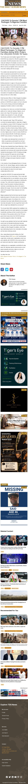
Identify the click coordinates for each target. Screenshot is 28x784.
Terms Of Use (5, 715)
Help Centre (5, 762)
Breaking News (8, 647)
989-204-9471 (5, 752)
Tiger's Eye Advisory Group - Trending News (13, 606)
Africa (10, 25)
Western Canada (4, 570)
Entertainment (15, 570)
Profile (3, 712)
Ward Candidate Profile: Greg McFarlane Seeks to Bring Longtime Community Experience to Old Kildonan (18, 13)
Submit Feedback (6, 765)
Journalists (4, 729)
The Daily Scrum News (13, 7)
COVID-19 (15, 25)
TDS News (12, 279)
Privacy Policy (5, 718)
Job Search (5, 732)
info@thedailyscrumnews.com (9, 751)
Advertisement (5, 736)
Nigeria (14, 236)
